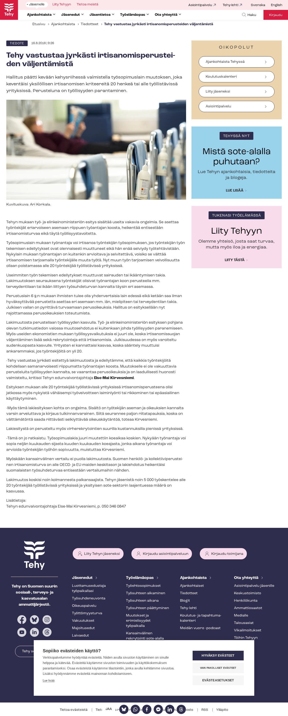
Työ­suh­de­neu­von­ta (88, 598)
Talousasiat (244, 623)
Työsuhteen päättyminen (147, 608)
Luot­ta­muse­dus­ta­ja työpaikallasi (89, 588)
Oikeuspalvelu (84, 606)
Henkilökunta (245, 601)
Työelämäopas (140, 578)
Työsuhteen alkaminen (145, 593)
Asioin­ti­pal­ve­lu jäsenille (254, 586)
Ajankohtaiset (192, 586)
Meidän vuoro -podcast (200, 628)
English (276, 5)
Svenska (258, 5)
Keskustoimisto (247, 593)
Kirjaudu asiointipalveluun (165, 554)
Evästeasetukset (218, 680)
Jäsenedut (82, 578)
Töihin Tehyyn (246, 638)
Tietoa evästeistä (74, 710)
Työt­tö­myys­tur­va (87, 613)
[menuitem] (261, 5)
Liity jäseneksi (218, 91)
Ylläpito (222, 710)
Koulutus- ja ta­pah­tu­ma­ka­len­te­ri (200, 618)
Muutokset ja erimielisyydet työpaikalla (138, 621)
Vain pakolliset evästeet (218, 667)
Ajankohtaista (63, 24)
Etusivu (38, 24)
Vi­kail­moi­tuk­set (247, 630)
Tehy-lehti (230, 5)
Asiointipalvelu (200, 5)
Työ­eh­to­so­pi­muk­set (143, 586)
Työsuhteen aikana (142, 601)
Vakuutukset (83, 621)
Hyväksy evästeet (218, 655)
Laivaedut (80, 635)
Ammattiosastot (248, 608)
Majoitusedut (83, 628)
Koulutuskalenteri (221, 77)
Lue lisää (234, 190)
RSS (205, 710)
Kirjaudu (275, 15)
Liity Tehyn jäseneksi (102, 554)
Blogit (185, 601)
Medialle (241, 615)
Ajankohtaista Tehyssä (225, 62)
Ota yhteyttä (246, 578)
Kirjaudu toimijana (227, 554)
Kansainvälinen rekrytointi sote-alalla (145, 636)
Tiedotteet (89, 24)
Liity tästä (235, 260)
